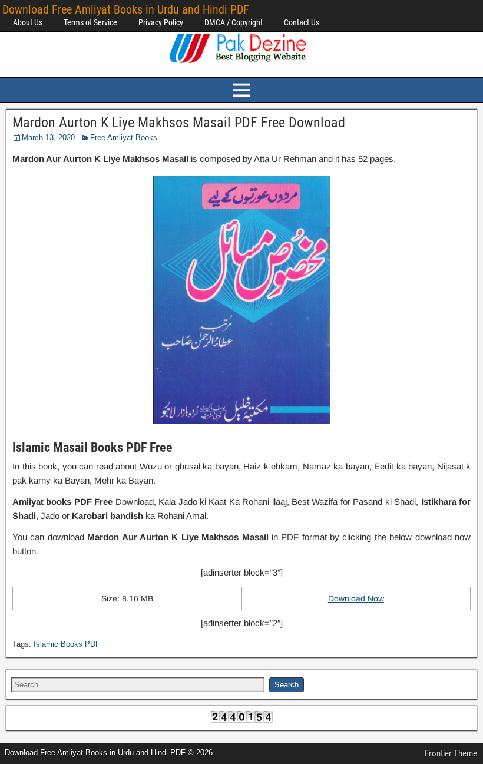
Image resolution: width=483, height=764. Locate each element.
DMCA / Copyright (233, 22)
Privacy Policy (160, 22)
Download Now (356, 598)
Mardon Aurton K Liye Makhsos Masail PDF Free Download (178, 122)
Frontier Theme (451, 753)
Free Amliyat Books (123, 137)
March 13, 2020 (48, 137)
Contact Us (301, 22)
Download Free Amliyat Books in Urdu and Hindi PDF (125, 9)
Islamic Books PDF (67, 644)
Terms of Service (90, 22)
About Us (27, 22)
